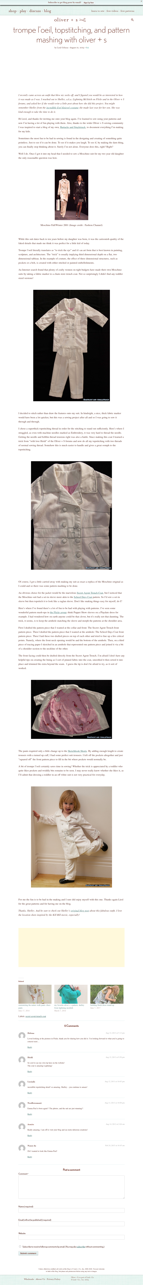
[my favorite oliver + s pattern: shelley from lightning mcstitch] (70, 994)
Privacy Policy (53, 1279)
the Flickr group (58, 612)
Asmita (31, 1124)
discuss (35, 11)
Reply (30, 1047)
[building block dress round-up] (106, 994)
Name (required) (25, 1206)
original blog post (80, 910)
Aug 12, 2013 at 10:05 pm (115, 1081)
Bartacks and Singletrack (72, 127)
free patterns (127, 11)
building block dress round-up (102, 1005)
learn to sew (97, 11)
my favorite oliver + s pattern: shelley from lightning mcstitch (69, 1006)
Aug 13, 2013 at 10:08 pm (115, 1102)
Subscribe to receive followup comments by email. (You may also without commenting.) (63, 1246)
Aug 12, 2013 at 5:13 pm (115, 1033)
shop (12, 11)
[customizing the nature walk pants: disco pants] (35, 994)
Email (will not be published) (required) (34, 1220)
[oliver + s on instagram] (127, 1279)
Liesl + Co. (67, 1278)
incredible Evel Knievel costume (62, 107)
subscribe (81, 1246)
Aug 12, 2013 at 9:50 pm (115, 1057)
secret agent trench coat (35, 1016)
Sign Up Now (89, 2)
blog (47, 11)
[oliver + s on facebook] (118, 1279)
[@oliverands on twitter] (123, 1279)
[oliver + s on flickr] (113, 1279)
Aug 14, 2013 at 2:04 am (115, 1124)
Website (22, 1233)
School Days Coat (83, 597)
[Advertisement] (71, 71)
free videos (112, 11)
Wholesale (29, 1279)
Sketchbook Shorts (77, 751)
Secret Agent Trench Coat (90, 592)
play (23, 11)
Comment (23, 1173)
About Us (40, 1279)
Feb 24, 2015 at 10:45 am (115, 1145)
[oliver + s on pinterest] (108, 1279)
